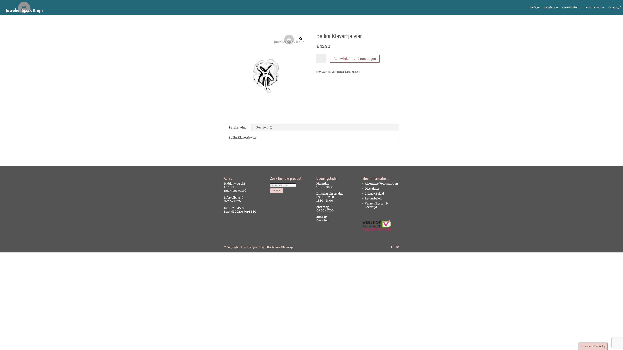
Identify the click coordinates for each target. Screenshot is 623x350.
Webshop (549, 7)
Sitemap (287, 247)
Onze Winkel (570, 7)
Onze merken (593, 7)
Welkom (535, 7)
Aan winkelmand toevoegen (354, 59)
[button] (301, 39)
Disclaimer (372, 188)
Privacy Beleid (374, 193)
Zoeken (276, 190)
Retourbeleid (373, 198)
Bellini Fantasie (351, 71)
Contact (613, 7)
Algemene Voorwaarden (381, 183)
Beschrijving (237, 127)
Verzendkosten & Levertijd (376, 205)
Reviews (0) (264, 127)
